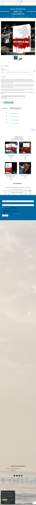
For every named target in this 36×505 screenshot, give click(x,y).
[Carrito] (2, 4)
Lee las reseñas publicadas (15, 123)
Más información (4, 497)
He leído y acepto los (10, 207)
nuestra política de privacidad (17, 213)
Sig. (33, 129)
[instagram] (19, 475)
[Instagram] (20, 1)
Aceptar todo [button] (5, 499)
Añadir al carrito (9, 102)
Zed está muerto (25, 175)
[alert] (8, 497)
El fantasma (6, 69)
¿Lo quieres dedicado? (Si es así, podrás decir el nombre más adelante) (13, 95)
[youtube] (21, 475)
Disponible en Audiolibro (14, 116)
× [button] (14, 491)
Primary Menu (33, 4)
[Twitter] (19, 1)
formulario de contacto (21, 470)
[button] (8, 501)
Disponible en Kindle (14, 113)
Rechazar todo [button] (11, 499)
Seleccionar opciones (10, 158)
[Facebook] (17, 1)
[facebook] (14, 475)
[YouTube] (21, 1)
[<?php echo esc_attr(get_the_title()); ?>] (11, 158)
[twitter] (17, 475)
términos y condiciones (13, 207)
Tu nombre (4, 199)
